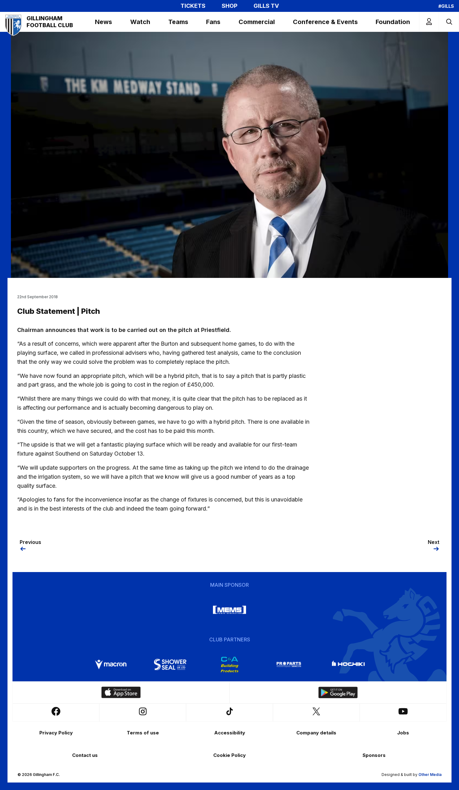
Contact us (85, 755)
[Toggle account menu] (429, 22)
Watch (140, 22)
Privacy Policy (56, 733)
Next (433, 542)
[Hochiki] (348, 664)
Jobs (403, 733)
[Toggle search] (449, 22)
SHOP (229, 6)
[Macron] (111, 664)
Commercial (257, 22)
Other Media (430, 774)
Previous (30, 542)
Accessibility (229, 733)
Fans (213, 22)
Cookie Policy (229, 755)
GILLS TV (266, 6)
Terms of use (143, 733)
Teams (178, 22)
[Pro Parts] (289, 664)
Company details (316, 733)
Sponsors (374, 755)
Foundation (393, 22)
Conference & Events (325, 22)
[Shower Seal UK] (170, 664)
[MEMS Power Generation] (229, 609)
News (103, 22)
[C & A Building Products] (229, 664)
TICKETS (192, 6)
